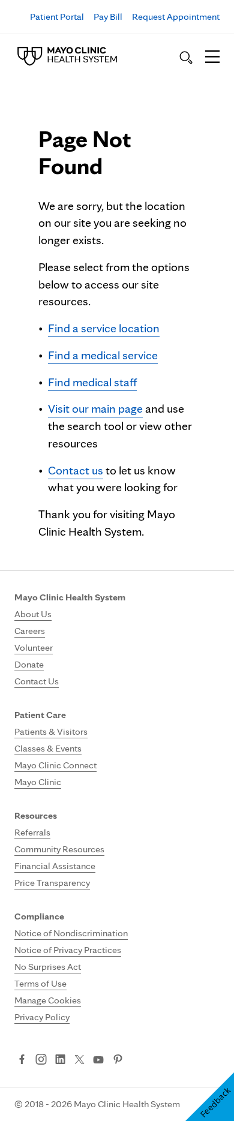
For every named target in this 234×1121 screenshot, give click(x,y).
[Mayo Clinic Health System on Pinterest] (117, 1060)
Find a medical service (103, 355)
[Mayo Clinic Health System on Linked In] (60, 1060)
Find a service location (104, 328)
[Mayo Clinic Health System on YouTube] (98, 1060)
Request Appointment (176, 16)
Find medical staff (92, 382)
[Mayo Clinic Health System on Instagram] (41, 1060)
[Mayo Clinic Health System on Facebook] (21, 1060)
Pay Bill (108, 16)
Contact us (75, 470)
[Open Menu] (212, 57)
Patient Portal (57, 16)
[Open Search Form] (186, 57)
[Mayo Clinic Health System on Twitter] (79, 1060)
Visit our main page (95, 408)
